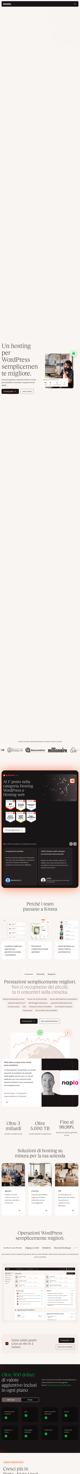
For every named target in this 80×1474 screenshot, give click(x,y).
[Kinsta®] (7, 4)
